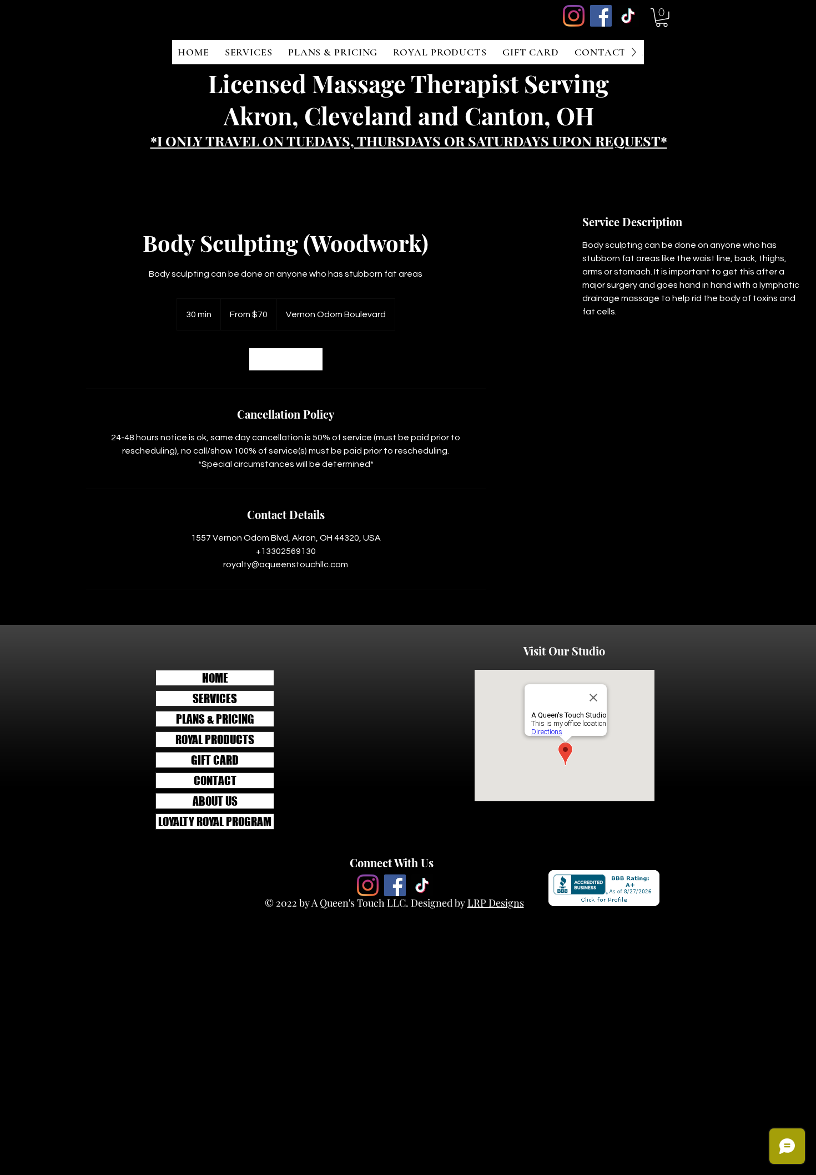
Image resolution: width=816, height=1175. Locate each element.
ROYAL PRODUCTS (214, 739)
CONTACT (215, 780)
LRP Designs (495, 902)
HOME (215, 678)
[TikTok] (628, 16)
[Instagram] (574, 16)
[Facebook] (601, 16)
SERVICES (215, 698)
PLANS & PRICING (215, 719)
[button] (662, 17)
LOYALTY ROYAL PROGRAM (214, 821)
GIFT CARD (215, 760)
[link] (286, 359)
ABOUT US (215, 801)
